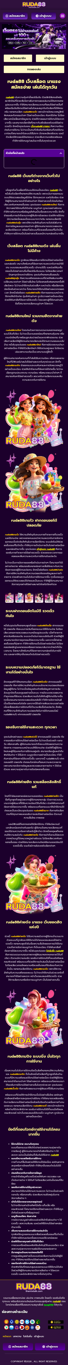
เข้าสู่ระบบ (39, 1336)
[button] (62, 16)
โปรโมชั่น (27, 1336)
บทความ (17, 1336)
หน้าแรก (7, 1336)
